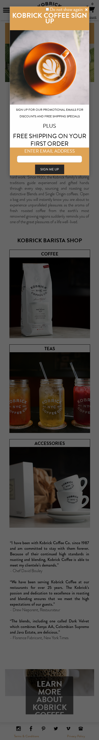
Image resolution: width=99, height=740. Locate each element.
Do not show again (66, 9)
